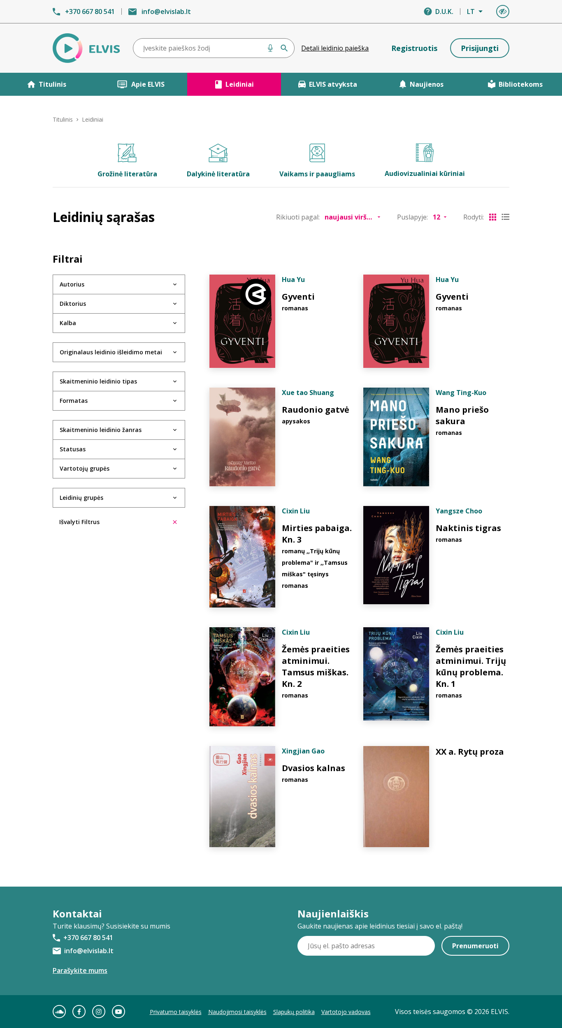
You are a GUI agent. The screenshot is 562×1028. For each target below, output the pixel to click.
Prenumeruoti (475, 945)
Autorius (72, 284)
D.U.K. (444, 11)
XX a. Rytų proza (470, 751)
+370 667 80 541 (90, 11)
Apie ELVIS (148, 84)
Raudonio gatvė (315, 409)
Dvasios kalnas (313, 768)
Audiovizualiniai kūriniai (425, 173)
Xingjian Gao (303, 750)
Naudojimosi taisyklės (237, 1012)
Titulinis (52, 84)
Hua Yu (293, 279)
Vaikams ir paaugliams (317, 173)
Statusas (73, 449)
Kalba (68, 323)
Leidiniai (239, 84)
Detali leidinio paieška (335, 48)
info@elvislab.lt (166, 11)
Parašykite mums (80, 970)
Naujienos (427, 84)
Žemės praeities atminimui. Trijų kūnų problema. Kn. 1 (471, 666)
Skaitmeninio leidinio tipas (98, 381)
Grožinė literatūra (127, 173)
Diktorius (73, 303)
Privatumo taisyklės (176, 1012)
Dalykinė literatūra (218, 173)
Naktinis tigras (468, 528)
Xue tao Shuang (308, 392)
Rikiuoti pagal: (298, 217)
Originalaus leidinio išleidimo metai (111, 352)
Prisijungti (480, 48)
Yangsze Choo (459, 510)
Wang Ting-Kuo (461, 392)
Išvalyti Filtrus (79, 522)
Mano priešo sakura (462, 415)
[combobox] (214, 48)
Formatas (74, 400)
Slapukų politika (294, 1012)
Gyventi (298, 296)
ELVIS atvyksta (333, 84)
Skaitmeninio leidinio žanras (101, 430)
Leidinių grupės (81, 497)
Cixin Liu (296, 510)
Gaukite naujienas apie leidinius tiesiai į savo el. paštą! (379, 926)
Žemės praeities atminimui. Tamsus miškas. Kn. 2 (316, 666)
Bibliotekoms (521, 84)
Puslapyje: (412, 217)
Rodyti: (473, 217)
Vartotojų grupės (84, 468)
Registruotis (414, 48)
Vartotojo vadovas (346, 1012)
